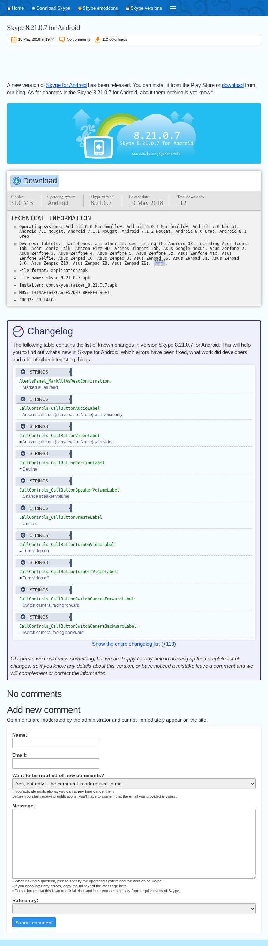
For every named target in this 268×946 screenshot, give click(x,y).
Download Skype (53, 8)
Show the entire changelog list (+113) (134, 644)
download (233, 85)
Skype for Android (66, 85)
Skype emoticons (100, 8)
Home (18, 8)
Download (40, 180)
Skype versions (146, 8)
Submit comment (34, 922)
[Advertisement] (134, 62)
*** (159, 263)
